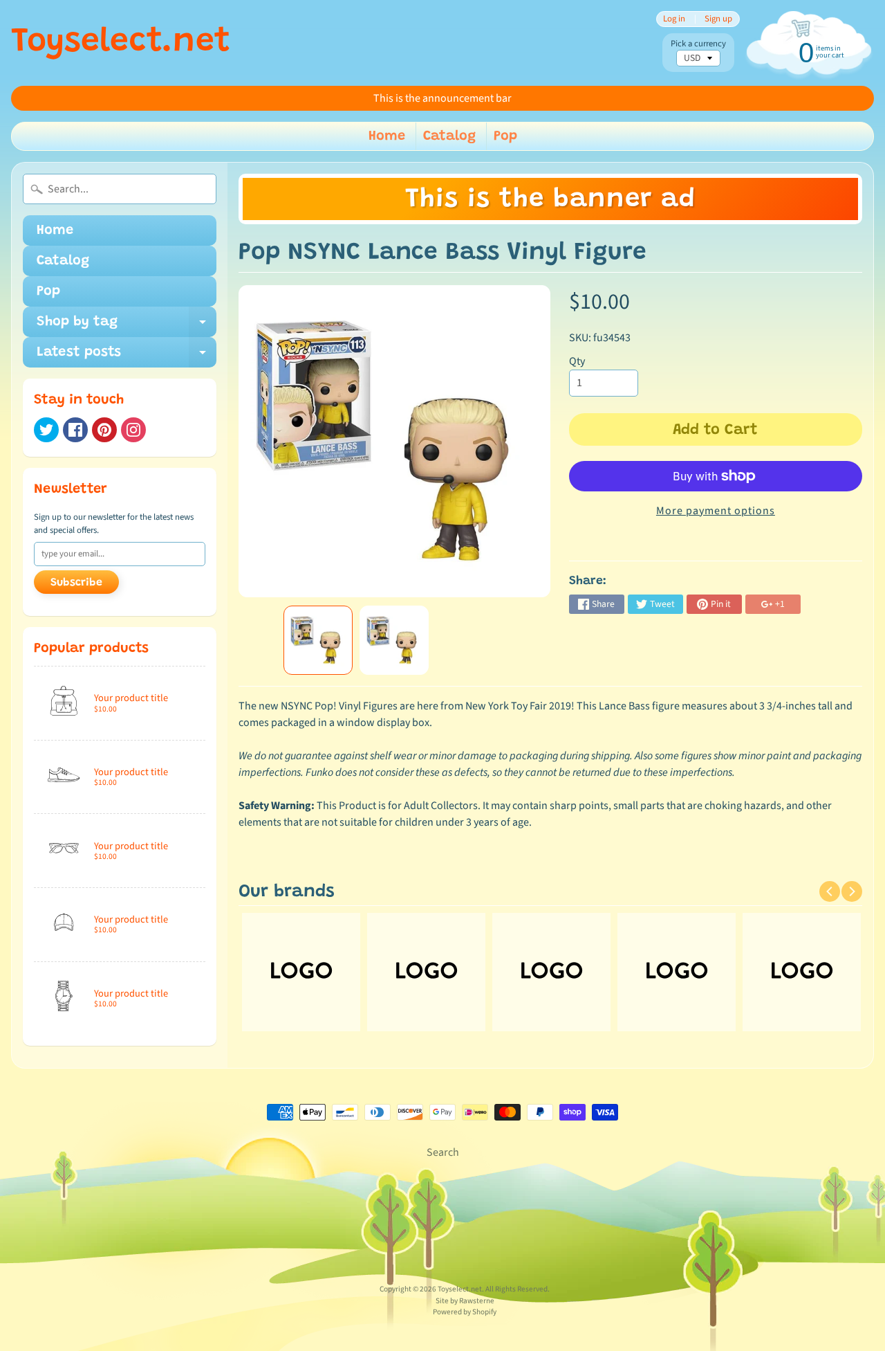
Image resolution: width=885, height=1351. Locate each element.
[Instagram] (133, 429)
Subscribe (76, 582)
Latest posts (126, 356)
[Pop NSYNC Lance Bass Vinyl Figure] (318, 640)
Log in (674, 19)
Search (443, 1152)
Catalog (449, 136)
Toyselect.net (120, 43)
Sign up (718, 19)
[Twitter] (46, 429)
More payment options (715, 510)
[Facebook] (75, 429)
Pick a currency (698, 44)
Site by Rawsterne (465, 1301)
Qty (577, 361)
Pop (505, 136)
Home (387, 136)
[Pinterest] (104, 429)
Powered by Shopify (464, 1312)
